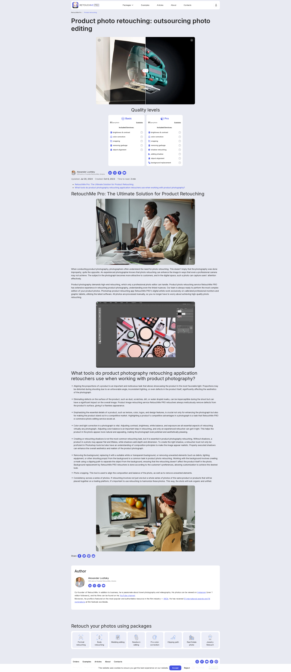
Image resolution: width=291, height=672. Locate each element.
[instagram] (115, 173)
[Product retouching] (191, 40)
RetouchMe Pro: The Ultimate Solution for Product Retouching (104, 184)
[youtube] (124, 173)
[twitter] (84, 556)
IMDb (166, 599)
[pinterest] (89, 556)
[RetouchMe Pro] (85, 5)
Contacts (187, 5)
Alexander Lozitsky (91, 173)
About (173, 5)
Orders (76, 662)
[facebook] (119, 173)
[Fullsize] (99, 40)
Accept (175, 668)
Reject (187, 668)
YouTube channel (127, 595)
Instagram (201, 592)
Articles (160, 5)
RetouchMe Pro (76, 12)
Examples (145, 5)
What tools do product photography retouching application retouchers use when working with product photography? (130, 187)
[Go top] (217, 556)
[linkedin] (110, 173)
